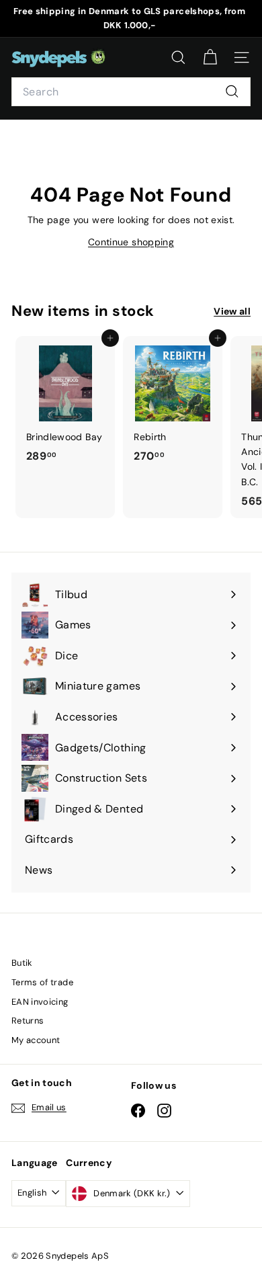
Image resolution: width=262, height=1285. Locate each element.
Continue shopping (131, 242)
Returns (27, 1020)
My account (35, 1040)
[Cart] (210, 57)
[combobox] (131, 92)
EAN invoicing (40, 1001)
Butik (22, 962)
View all (232, 311)
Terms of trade (42, 982)
